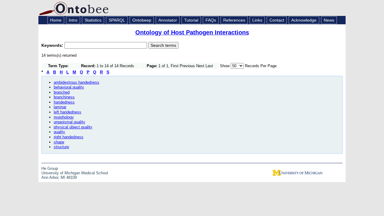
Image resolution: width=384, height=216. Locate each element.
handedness (64, 102)
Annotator (167, 20)
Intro (73, 20)
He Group (49, 168)
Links (257, 20)
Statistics (93, 20)
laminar (60, 107)
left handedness (67, 112)
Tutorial (191, 20)
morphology (64, 117)
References (234, 20)
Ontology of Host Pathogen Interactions (192, 32)
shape (59, 142)
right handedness (68, 137)
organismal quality (69, 122)
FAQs (211, 20)
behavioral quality (69, 87)
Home (56, 20)
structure (61, 147)
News (329, 20)
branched (62, 92)
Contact (276, 20)
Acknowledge (303, 20)
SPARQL (117, 20)
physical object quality (73, 127)
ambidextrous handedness (76, 82)
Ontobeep (141, 20)
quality (59, 132)
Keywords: (52, 45)
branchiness (64, 97)
